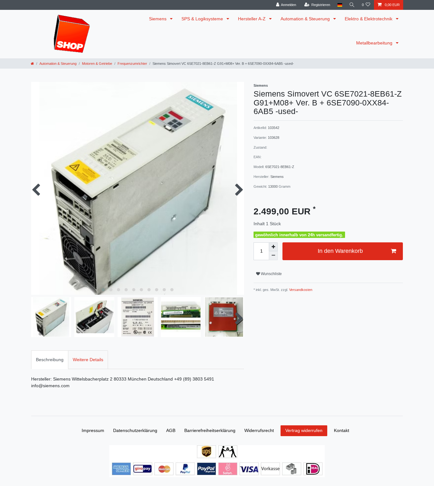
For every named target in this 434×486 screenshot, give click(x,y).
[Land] (339, 5)
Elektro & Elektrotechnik (369, 18)
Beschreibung (50, 359)
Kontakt (341, 430)
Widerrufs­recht (259, 430)
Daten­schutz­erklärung (135, 430)
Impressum (93, 430)
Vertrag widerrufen (303, 430)
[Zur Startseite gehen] (32, 63)
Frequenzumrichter (132, 63)
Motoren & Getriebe (97, 63)
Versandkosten (300, 290)
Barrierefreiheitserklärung (209, 430)
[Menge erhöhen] (273, 246)
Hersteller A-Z (252, 18)
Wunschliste (271, 274)
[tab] (49, 359)
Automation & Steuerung (306, 18)
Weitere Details (88, 359)
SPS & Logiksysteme (202, 18)
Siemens (158, 18)
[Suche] (352, 5)
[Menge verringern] (273, 255)
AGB (170, 430)
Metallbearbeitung (375, 42)
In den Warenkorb (340, 251)
